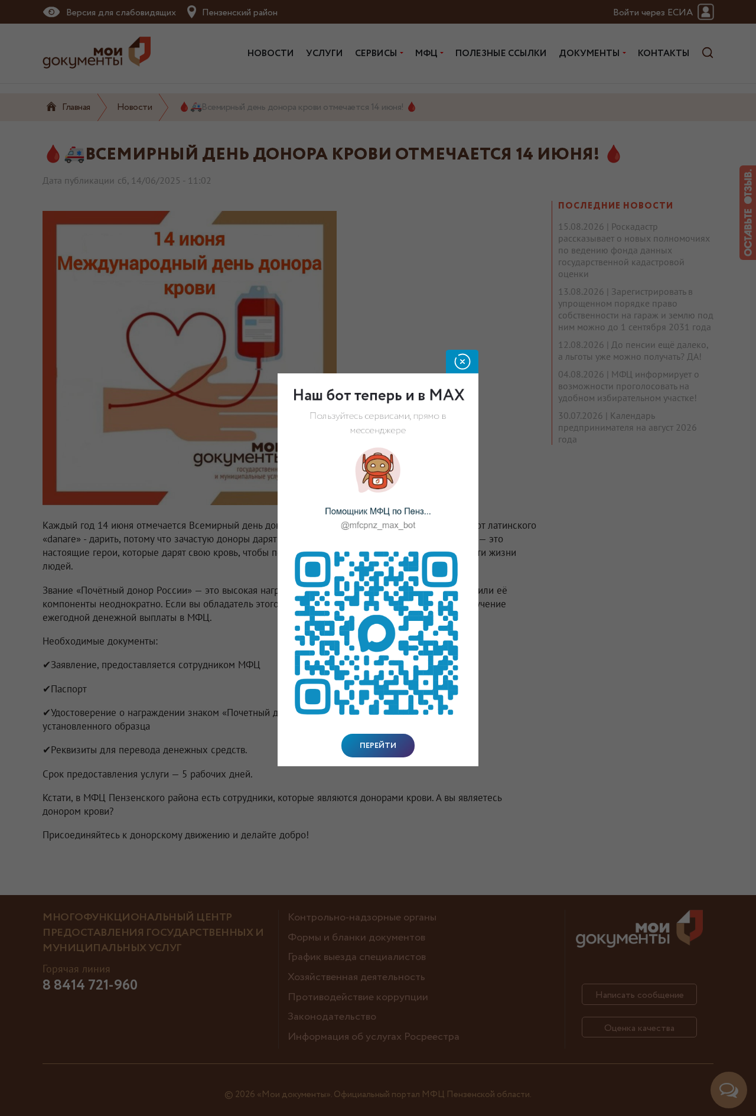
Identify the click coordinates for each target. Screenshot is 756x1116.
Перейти (378, 745)
